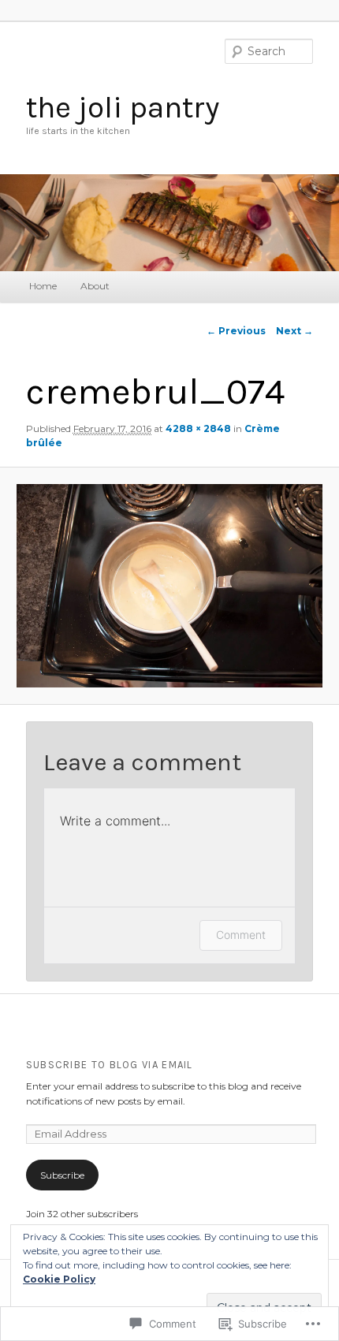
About (95, 286)
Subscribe (62, 1175)
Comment (241, 934)
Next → (294, 331)
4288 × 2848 (198, 428)
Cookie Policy (59, 1279)
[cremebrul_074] (169, 585)
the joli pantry (122, 107)
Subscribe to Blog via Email (109, 1065)
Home (43, 286)
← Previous (236, 331)
